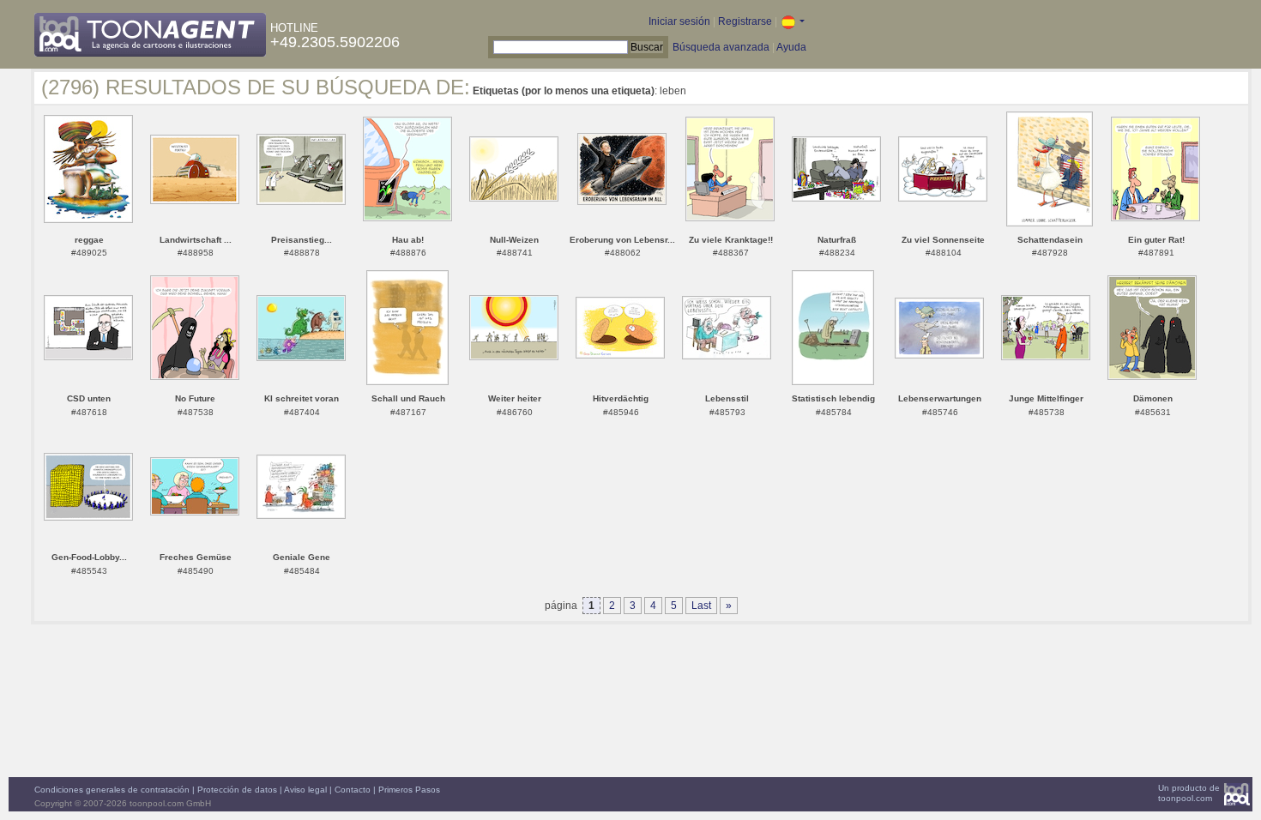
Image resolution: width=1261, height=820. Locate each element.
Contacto (353, 789)
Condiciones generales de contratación (112, 789)
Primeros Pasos (409, 789)
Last (701, 606)
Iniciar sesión (679, 21)
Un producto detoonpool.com (1189, 793)
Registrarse (745, 21)
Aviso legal (305, 789)
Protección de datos (237, 789)
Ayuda (791, 47)
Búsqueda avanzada (721, 47)
